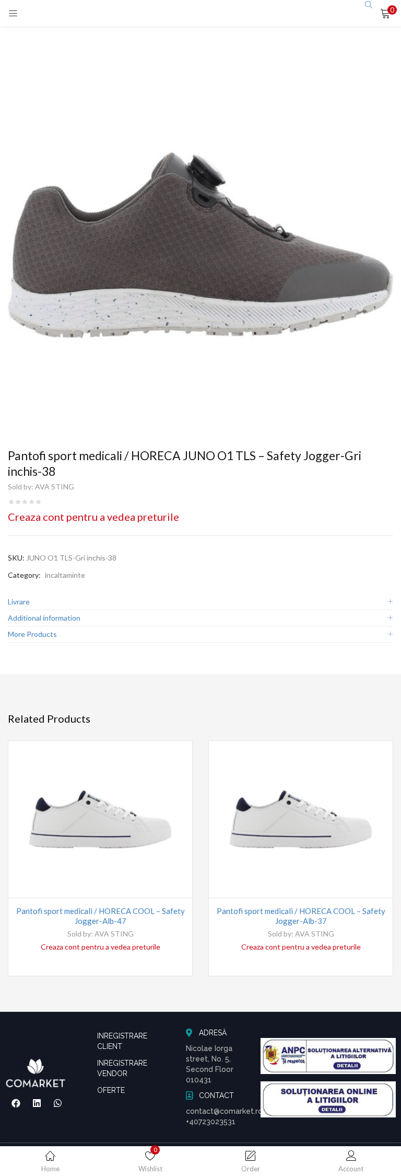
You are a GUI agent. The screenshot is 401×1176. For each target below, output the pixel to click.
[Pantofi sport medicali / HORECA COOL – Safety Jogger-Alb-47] (100, 819)
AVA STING (54, 486)
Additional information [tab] (44, 617)
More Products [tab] (32, 634)
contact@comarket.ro (224, 1111)
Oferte (111, 1090)
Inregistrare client (122, 1041)
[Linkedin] (36, 1103)
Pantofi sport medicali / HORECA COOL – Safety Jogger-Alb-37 (301, 916)
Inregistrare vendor (122, 1068)
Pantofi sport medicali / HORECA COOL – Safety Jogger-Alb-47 (100, 916)
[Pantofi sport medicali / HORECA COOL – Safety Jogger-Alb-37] (301, 819)
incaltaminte (65, 574)
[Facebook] (16, 1103)
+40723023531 (210, 1121)
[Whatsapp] (57, 1103)
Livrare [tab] (19, 601)
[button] (385, 13)
